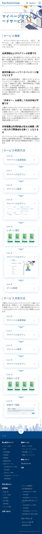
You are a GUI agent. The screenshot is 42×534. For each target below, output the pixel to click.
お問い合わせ (6, 511)
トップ (4, 435)
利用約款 (35, 139)
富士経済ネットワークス (11, 475)
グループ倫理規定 (27, 485)
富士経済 (7, 469)
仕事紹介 (5, 497)
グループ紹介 (7, 446)
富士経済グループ (7, 442)
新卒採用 (5, 503)
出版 (22, 467)
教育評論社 (7, 478)
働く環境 (5, 500)
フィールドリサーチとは (29, 449)
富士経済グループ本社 (10, 466)
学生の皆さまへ (7, 484)
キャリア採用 (7, 506)
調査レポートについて (28, 455)
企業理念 (5, 455)
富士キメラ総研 (8, 472)
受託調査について (27, 452)
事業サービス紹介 (27, 446)
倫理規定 (5, 458)
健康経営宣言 (7, 461)
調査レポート (25, 459)
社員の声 (5, 492)
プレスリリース (26, 463)
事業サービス (25, 442)
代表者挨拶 (6, 452)
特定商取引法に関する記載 (30, 514)
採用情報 (5, 488)
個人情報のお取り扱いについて (30, 501)
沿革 (4, 449)
